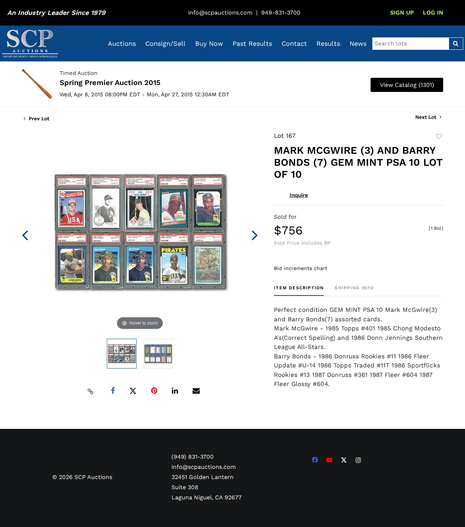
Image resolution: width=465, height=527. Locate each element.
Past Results (252, 43)
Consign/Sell (165, 43)
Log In (433, 12)
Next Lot (426, 117)
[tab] (299, 290)
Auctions (122, 43)
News (358, 43)
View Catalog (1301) (407, 84)
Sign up (402, 12)
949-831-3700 (280, 12)
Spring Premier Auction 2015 (110, 82)
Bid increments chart (300, 268)
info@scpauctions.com (220, 12)
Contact (294, 43)
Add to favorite (438, 137)
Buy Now (209, 43)
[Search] (456, 43)
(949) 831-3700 (192, 456)
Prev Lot (38, 118)
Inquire (299, 195)
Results (328, 43)
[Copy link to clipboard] (90, 391)
